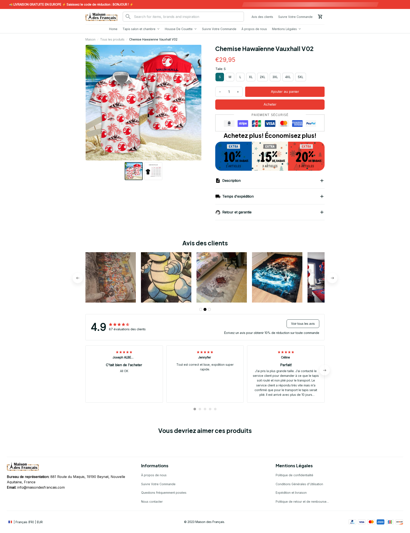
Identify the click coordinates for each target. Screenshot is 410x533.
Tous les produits (112, 39)
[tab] (200, 309)
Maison (90, 39)
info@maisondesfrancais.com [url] (41, 487)
